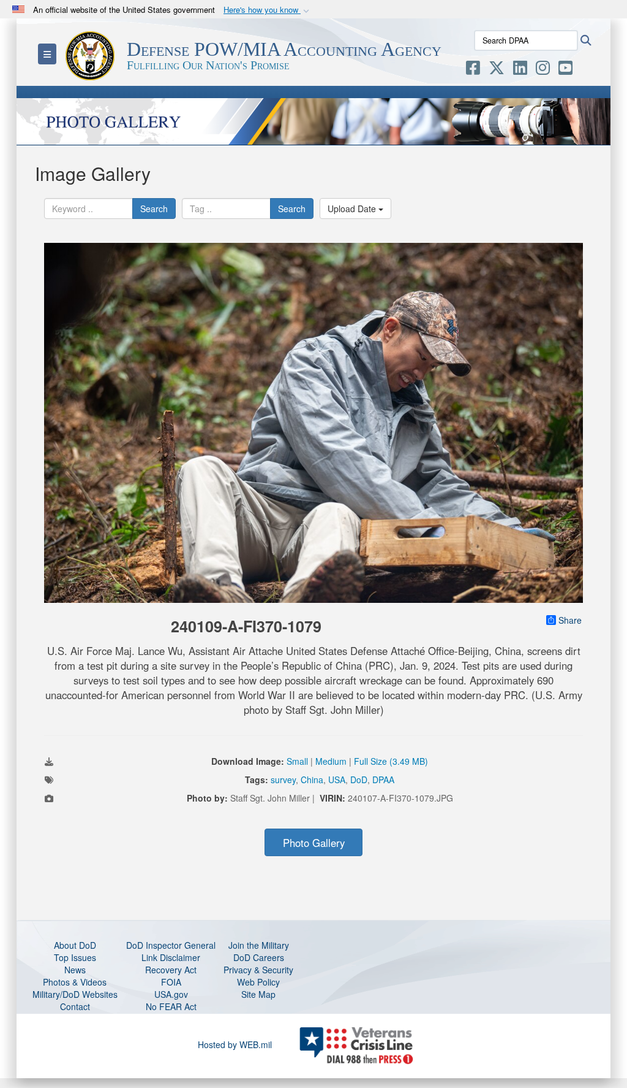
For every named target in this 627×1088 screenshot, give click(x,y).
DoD (358, 779)
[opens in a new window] (473, 70)
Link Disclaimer (170, 957)
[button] (267, 10)
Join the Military (258, 945)
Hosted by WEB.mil (235, 1044)
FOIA (171, 982)
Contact (75, 1006)
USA (336, 779)
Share (570, 620)
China (312, 779)
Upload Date (353, 208)
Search (154, 208)
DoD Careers (258, 957)
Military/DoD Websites (75, 994)
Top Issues (75, 957)
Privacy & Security (258, 969)
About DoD (75, 945)
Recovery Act (171, 969)
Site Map (258, 994)
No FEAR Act (171, 1006)
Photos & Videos (75, 982)
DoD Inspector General (171, 945)
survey (283, 779)
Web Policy (258, 982)
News (75, 969)
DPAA (383, 779)
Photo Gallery (314, 842)
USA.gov (171, 994)
